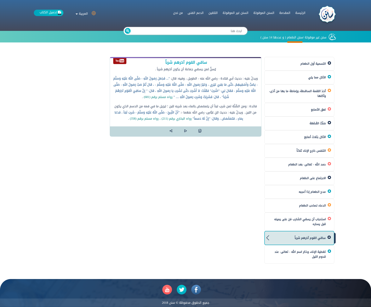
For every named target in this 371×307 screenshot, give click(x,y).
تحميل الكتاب (48, 12)
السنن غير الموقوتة (235, 13)
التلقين (213, 13)
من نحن (178, 13)
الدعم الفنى (196, 13)
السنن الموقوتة (263, 13)
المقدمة (284, 13)
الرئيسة (300, 13)
